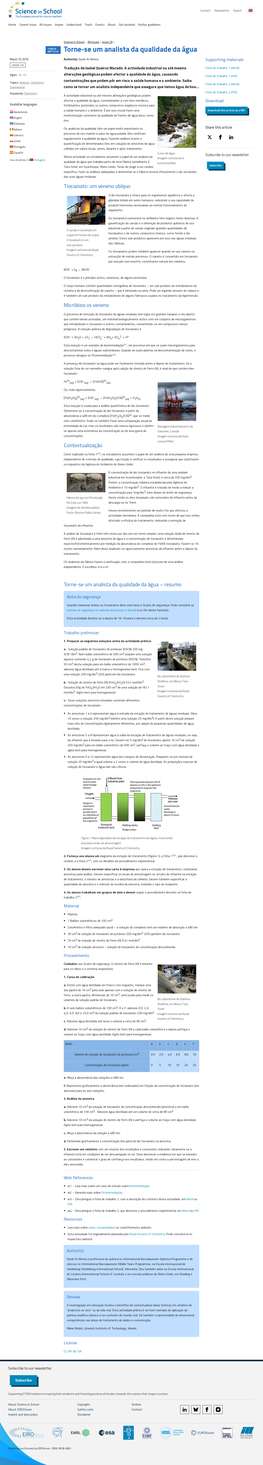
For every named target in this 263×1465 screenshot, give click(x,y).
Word (190, 1199)
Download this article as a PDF (226, 110)
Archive (136, 1404)
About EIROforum (20, 1409)
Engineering (17, 87)
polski (17, 141)
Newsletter (221, 10)
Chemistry (37, 82)
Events (100, 24)
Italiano (17, 129)
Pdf (70, 1204)
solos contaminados (102, 1227)
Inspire (59, 24)
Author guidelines (149, 24)
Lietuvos (18, 135)
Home (12, 24)
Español (18, 152)
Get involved (127, 24)
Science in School (74, 42)
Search (237, 10)
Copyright (83, 1404)
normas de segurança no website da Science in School (101, 610)
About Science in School (23, 1404)
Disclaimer (84, 1414)
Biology (24, 82)
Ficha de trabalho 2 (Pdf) (221, 92)
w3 (174, 855)
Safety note (85, 1409)
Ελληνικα (19, 124)
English (17, 118)
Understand (73, 24)
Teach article (53, 50)
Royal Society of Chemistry (147, 1234)
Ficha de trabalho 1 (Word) (222, 67)
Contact (205, 10)
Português (19, 147)
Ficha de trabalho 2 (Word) (222, 84)
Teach (88, 24)
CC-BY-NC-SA (73, 1351)
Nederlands (20, 112)
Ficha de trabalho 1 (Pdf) (221, 76)
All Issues (45, 24)
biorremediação (139, 1186)
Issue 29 (107, 42)
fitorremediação (111, 1192)
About (112, 24)
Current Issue (27, 24)
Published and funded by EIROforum (29, 1448)
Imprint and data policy (23, 1414)
